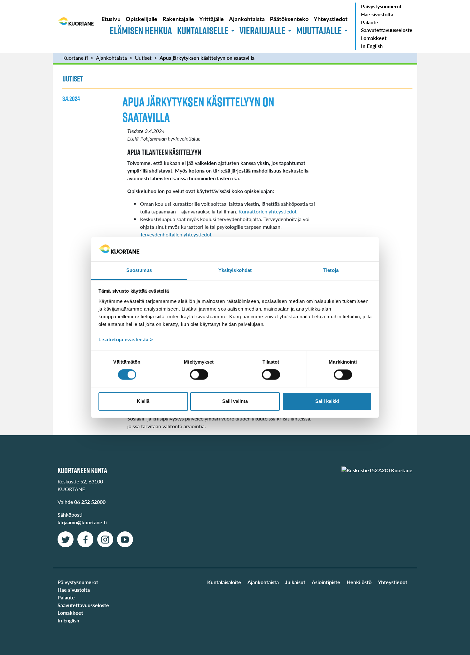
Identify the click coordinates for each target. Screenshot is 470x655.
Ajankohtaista (247, 19)
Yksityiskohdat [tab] (235, 270)
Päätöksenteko (289, 19)
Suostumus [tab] (139, 270)
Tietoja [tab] (331, 270)
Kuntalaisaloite (224, 582)
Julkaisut (295, 582)
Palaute (369, 22)
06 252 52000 (90, 501)
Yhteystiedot (331, 19)
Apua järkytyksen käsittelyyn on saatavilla (207, 57)
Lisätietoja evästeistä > (125, 339)
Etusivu (111, 19)
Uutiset (143, 57)
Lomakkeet (374, 38)
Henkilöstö (359, 582)
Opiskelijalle (141, 19)
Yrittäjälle (211, 19)
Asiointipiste (326, 582)
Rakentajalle (178, 19)
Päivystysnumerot (381, 6)
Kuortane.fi (75, 57)
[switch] (199, 375)
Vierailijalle (262, 30)
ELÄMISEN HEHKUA (141, 30)
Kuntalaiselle (203, 30)
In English (372, 46)
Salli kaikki (327, 401)
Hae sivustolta (377, 14)
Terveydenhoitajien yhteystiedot (176, 234)
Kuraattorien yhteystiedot (268, 211)
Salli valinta (235, 401)
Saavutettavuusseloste (386, 30)
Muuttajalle (319, 30)
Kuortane (76, 26)
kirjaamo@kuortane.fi (82, 522)
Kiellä (143, 401)
